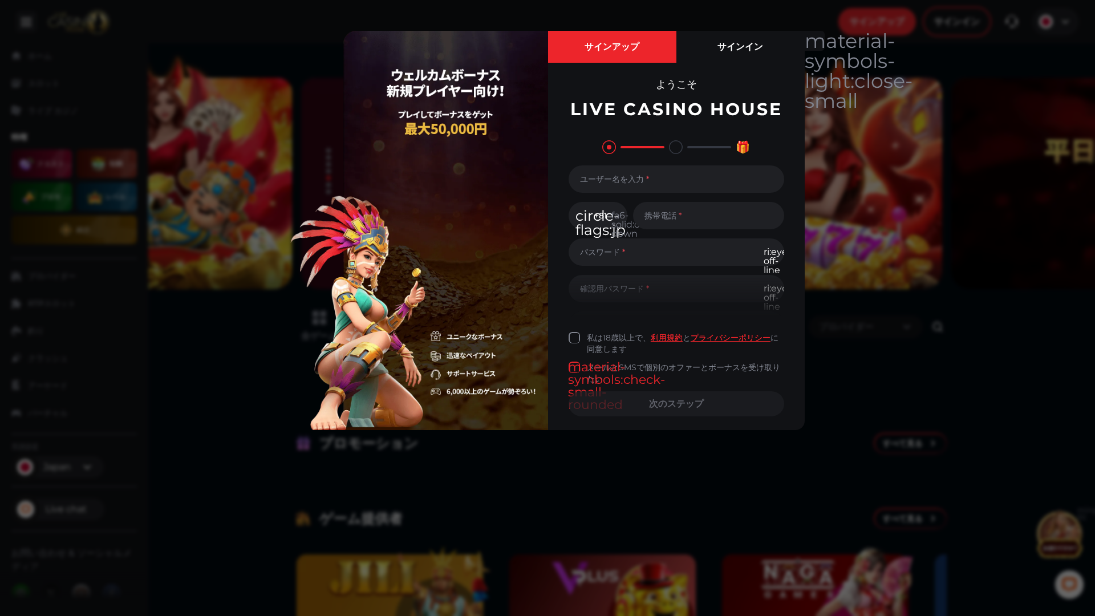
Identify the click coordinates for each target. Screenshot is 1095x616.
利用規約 (667, 338)
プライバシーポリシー (730, 338)
